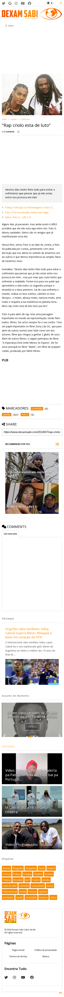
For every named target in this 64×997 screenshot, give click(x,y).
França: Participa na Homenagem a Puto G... (29, 207)
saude (19, 897)
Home (4, 119)
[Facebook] (29, 3)
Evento (51, 868)
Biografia (18, 868)
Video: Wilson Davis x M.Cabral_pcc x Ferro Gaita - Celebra (27, 807)
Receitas (18, 879)
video (53, 897)
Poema (49, 874)
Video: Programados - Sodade (29, 844)
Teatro (36, 879)
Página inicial (18, 950)
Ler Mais (32, 726)
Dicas (42, 868)
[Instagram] (16, 3)
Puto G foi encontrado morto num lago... (27, 212)
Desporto (30, 868)
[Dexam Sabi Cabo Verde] (32, 18)
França (17, 874)
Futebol (38, 874)
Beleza (6, 868)
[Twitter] (3, 3)
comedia (24, 885)
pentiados (8, 897)
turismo (43, 897)
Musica (45, 956)
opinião (14, 119)
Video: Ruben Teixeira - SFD (32, 717)
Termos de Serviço (18, 956)
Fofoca (7, 874)
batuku (46, 879)
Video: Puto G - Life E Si (18, 217)
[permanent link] (18, 131)
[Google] (10, 3)
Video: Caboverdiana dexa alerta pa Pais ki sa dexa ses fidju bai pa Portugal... (31, 775)
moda (22, 891)
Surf (27, 879)
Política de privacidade (46, 950)
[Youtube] (23, 3)
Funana (27, 874)
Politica (7, 879)
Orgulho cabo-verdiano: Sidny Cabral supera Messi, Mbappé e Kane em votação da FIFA (28, 633)
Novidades (8, 746)
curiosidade (37, 885)
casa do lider (10, 885)
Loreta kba (25, 119)
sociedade (31, 897)
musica (32, 891)
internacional (10, 891)
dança (50, 885)
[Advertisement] (20, 51)
